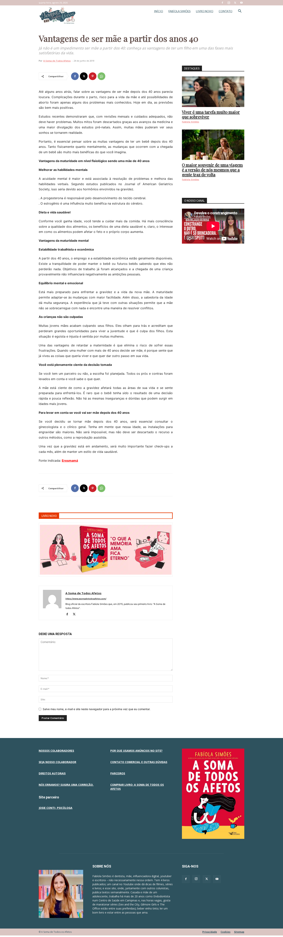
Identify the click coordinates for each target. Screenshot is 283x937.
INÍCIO (158, 11)
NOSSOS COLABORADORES (56, 750)
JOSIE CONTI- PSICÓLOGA (55, 808)
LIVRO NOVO (204, 11)
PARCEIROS (117, 773)
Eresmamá (70, 460)
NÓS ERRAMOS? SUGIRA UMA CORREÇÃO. (66, 785)
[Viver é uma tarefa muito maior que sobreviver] (213, 91)
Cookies (225, 932)
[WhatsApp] (101, 76)
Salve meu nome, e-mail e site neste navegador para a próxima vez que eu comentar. (96, 709)
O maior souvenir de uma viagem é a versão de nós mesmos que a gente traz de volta (212, 169)
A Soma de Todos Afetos (57, 60)
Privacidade (209, 932)
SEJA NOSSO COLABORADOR (57, 762)
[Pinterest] (92, 76)
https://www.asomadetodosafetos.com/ (85, 598)
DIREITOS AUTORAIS (52, 773)
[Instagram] (229, 2)
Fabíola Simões (190, 121)
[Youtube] (241, 2)
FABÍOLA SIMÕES (179, 11)
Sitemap (239, 932)
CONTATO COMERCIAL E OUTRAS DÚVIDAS (138, 762)
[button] (239, 11)
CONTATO (225, 11)
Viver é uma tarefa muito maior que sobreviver (211, 114)
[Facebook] (222, 2)
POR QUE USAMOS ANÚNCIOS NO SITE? (136, 750)
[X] (235, 2)
